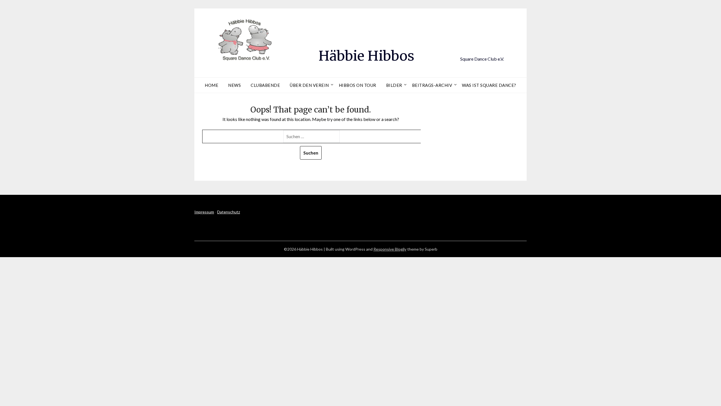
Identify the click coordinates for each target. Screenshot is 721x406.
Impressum (204, 211)
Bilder (394, 85)
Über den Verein (309, 85)
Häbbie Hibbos (366, 55)
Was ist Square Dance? (489, 85)
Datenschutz (228, 211)
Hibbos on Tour (357, 85)
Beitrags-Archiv (432, 85)
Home (211, 85)
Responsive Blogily (389, 249)
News (234, 85)
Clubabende (265, 85)
